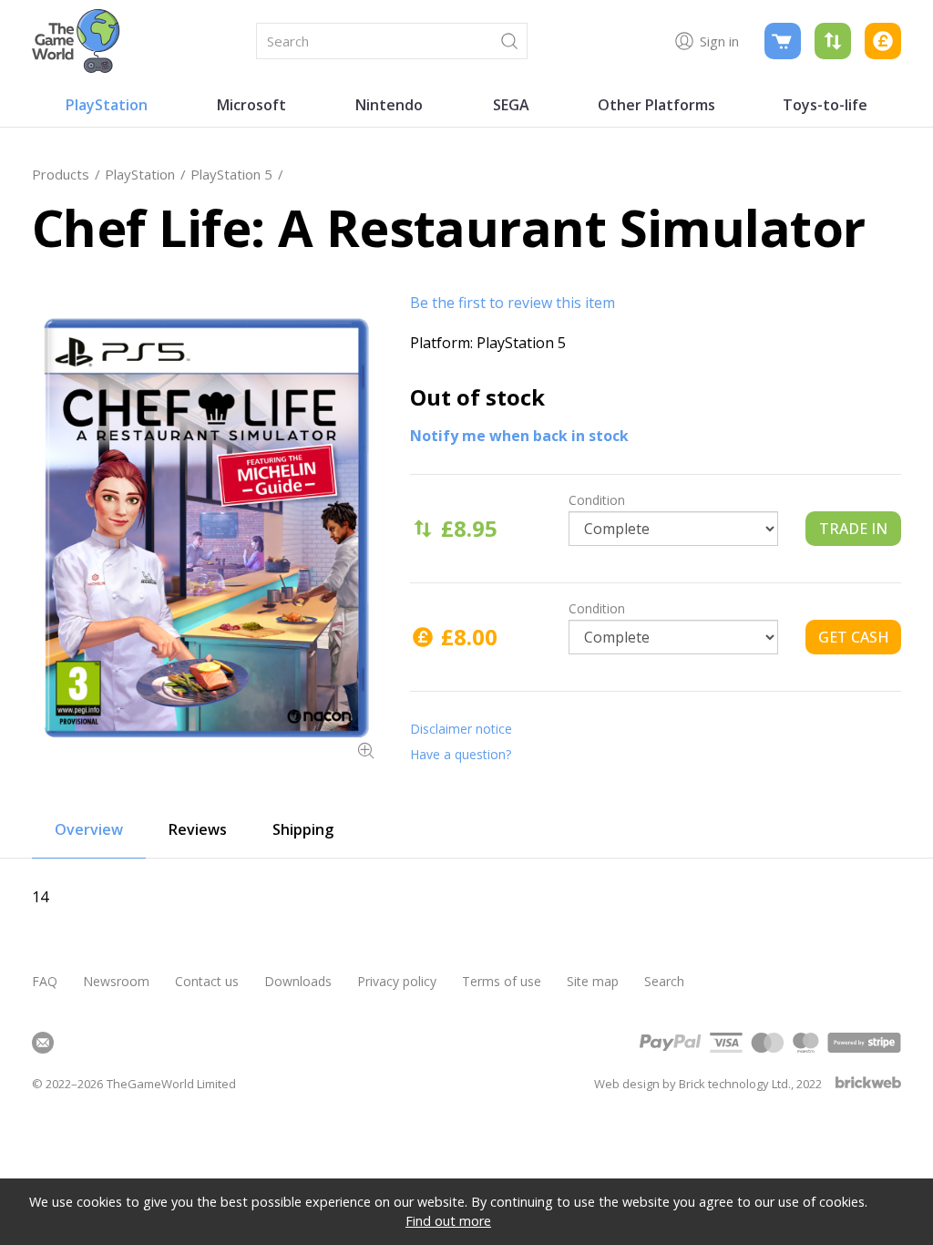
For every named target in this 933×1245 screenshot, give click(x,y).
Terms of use (501, 981)
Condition (597, 500)
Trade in (853, 529)
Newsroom (116, 981)
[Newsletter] (43, 1042)
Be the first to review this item (512, 303)
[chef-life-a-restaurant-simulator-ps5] (205, 528)
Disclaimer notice (461, 728)
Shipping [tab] (302, 829)
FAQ (44, 981)
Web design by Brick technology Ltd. (692, 1083)
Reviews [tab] (198, 829)
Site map (593, 981)
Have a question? (460, 754)
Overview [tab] (89, 829)
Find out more (448, 1221)
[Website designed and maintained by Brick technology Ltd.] (868, 1084)
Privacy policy (396, 981)
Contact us (207, 981)
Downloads (298, 981)
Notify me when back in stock (519, 436)
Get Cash (853, 637)
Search (664, 981)
